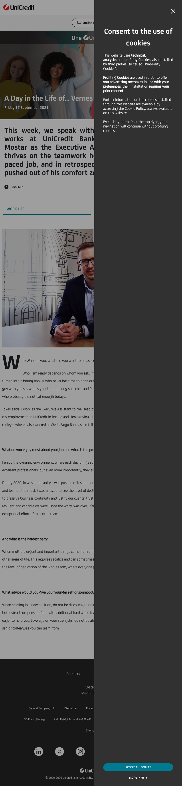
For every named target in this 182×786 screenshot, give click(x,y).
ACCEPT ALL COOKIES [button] (138, 767)
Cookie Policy (135, 108)
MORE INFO (136, 777)
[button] (173, 11)
